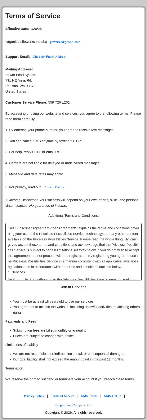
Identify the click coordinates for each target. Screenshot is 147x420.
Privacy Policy (54, 187)
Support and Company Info (73, 405)
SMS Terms (89, 395)
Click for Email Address (49, 56)
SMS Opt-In (112, 395)
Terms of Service (62, 395)
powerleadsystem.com (65, 41)
